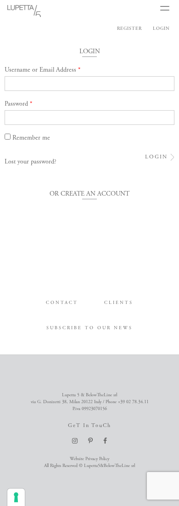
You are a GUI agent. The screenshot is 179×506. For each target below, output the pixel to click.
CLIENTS (118, 303)
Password (19, 104)
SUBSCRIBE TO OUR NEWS (89, 328)
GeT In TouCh (89, 425)
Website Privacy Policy (89, 459)
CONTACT (62, 303)
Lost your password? (30, 161)
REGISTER (129, 29)
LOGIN (161, 29)
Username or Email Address (43, 70)
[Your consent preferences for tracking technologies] (16, 497)
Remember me (31, 138)
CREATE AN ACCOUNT (95, 194)
